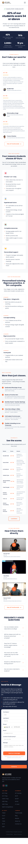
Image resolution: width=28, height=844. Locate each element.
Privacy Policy (9, 834)
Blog (16, 815)
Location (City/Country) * (9, 736)
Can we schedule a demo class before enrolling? (11, 628)
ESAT (3, 818)
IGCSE (16, 801)
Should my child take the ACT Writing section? (12, 662)
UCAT (3, 815)
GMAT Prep (5, 799)
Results (17, 818)
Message (5, 742)
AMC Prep (5, 804)
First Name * (6, 712)
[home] (6, 2)
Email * (5, 730)
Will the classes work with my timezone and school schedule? (12, 636)
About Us (17, 821)
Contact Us (14, 766)
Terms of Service (18, 834)
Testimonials (18, 813)
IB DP (16, 796)
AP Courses (18, 793)
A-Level (17, 804)
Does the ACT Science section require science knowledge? (10, 645)
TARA (3, 821)
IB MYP (17, 799)
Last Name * (6, 718)
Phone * (5, 724)
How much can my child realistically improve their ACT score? (11, 654)
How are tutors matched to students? (12, 670)
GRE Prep (4, 801)
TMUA (3, 813)
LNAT (3, 826)
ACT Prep (4, 796)
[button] (24, 2)
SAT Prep (4, 793)
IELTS (3, 824)
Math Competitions (7, 807)
